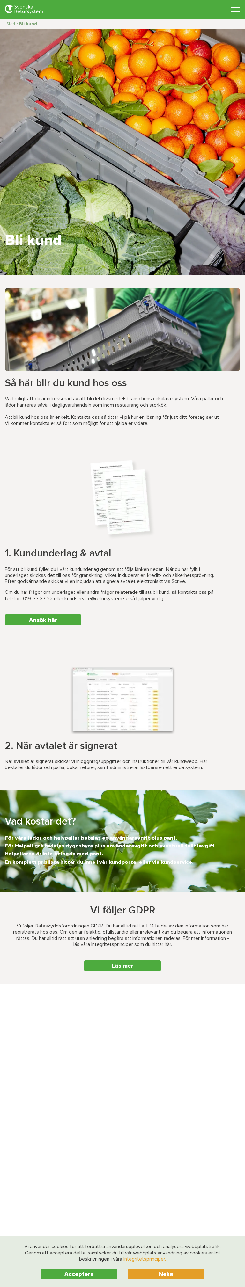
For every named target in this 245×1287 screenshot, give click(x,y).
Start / (12, 24)
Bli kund (28, 24)
